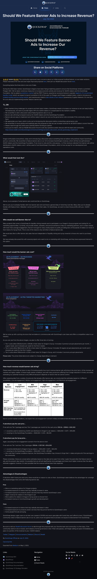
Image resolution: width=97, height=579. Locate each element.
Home (35, 8)
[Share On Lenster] (56, 72)
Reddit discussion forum (23, 526)
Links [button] (57, 8)
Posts (46, 8)
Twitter (5, 534)
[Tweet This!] (34, 72)
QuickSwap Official (11, 538)
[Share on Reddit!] (62, 72)
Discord (37, 534)
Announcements (21, 534)
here (44, 81)
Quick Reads (40, 563)
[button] (65, 8)
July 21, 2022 (24, 538)
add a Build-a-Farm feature (55, 97)
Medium (30, 534)
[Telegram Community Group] (66, 555)
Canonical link (7, 542)
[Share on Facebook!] (45, 72)
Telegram (11, 534)
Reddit (42, 534)
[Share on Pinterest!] (51, 72)
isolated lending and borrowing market (15, 97)
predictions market (27, 93)
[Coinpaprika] (72, 558)
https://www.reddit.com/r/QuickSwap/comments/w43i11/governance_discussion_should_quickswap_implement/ (41, 130)
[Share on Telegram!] (40, 72)
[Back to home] (48, 3)
